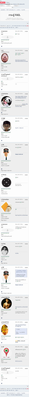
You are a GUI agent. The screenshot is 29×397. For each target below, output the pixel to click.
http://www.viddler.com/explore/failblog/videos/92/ (21, 97)
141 (13, 27)
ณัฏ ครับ (16, 127)
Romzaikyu (5, 199)
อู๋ (2, 50)
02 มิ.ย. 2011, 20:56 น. (19, 322)
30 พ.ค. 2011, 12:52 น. (19, 297)
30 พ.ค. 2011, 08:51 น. (19, 199)
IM (3, 144)
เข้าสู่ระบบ (15, 4)
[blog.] (1, 261)
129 (17, 25)
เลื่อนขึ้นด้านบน (3, 388)
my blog (16, 253)
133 (25, 25)
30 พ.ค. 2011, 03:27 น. (19, 144)
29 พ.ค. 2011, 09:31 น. (19, 74)
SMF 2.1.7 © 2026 (11, 395)
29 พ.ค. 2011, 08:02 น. (19, 50)
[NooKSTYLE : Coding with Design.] (1, 342)
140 (11, 27)
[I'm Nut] (1, 140)
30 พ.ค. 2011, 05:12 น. (19, 174)
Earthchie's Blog (18, 106)
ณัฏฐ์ (3, 118)
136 (3, 27)
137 (5, 27)
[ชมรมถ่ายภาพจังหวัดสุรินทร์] (1, 169)
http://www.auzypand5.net (20, 60)
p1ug (3, 243)
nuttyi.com (21, 127)
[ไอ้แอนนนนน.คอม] (1, 46)
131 (21, 25)
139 (9, 27)
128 (15, 25)
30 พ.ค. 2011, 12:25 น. (19, 267)
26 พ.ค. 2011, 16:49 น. (19, 31)
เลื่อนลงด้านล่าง (3, 25)
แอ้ (3, 347)
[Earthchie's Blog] (1, 112)
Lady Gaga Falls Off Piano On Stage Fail (20, 325)
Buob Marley (6, 297)
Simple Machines (18, 395)
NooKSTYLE (5, 322)
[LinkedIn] (1, 318)
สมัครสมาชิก (22, 4)
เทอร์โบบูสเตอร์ (6, 74)
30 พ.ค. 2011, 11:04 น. (19, 224)
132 (23, 25)
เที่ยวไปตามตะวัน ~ (18, 361)
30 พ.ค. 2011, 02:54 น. (19, 93)
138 (7, 27)
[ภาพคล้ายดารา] (1, 89)
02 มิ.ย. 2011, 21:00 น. (19, 346)
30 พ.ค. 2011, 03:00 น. (19, 118)
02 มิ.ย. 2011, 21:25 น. (19, 368)
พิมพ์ (27, 23)
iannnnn (4, 31)
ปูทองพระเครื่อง (25, 104)
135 (1, 27)
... (11, 25)
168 (16, 27)
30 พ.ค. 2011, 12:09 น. (19, 243)
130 (19, 25)
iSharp (4, 174)
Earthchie (5, 93)
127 (13, 25)
